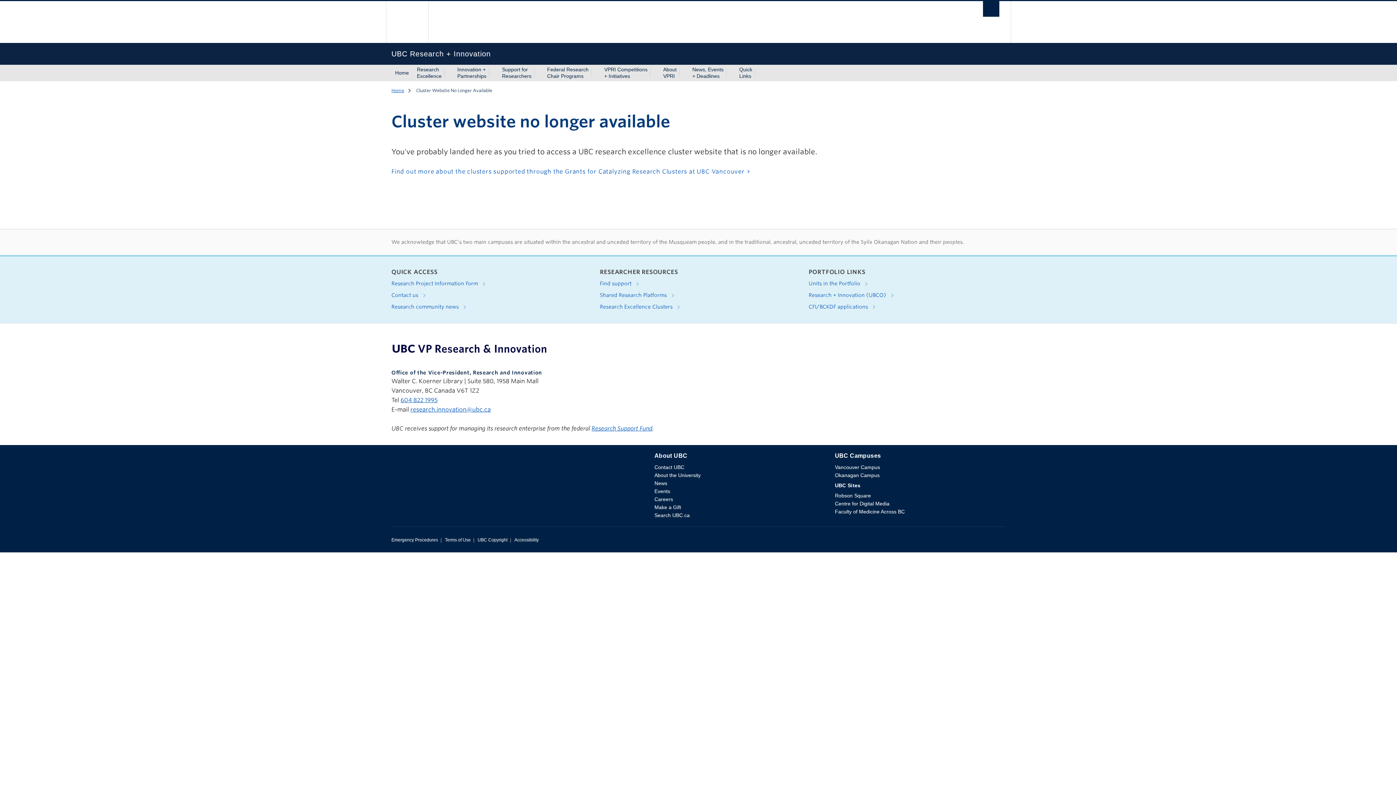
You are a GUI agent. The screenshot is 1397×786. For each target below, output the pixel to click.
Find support (616, 283)
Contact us (405, 295)
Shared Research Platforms (634, 295)
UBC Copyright (493, 540)
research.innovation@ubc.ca (450, 409)
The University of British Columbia (407, 22)
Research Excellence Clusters (637, 307)
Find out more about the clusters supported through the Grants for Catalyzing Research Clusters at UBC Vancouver (568, 171)
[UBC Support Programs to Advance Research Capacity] (469, 349)
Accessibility (526, 540)
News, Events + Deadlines (708, 73)
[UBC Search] (991, 11)
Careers (663, 499)
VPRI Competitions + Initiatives (626, 73)
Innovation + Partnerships (471, 73)
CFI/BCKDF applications (839, 307)
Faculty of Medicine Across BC (870, 512)
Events (662, 491)
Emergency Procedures (414, 540)
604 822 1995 (419, 400)
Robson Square (853, 496)
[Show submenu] (448, 73)
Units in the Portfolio (835, 283)
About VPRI (670, 73)
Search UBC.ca (672, 515)
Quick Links (745, 73)
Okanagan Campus (857, 475)
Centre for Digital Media (862, 504)
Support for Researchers (517, 73)
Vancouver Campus (857, 467)
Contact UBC (669, 467)
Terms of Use (458, 540)
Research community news (425, 307)
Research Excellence (429, 73)
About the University (677, 475)
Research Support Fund (622, 428)
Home (402, 73)
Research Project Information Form (435, 283)
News (660, 483)
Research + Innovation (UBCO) (848, 295)
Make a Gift (667, 507)
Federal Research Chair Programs (568, 73)
